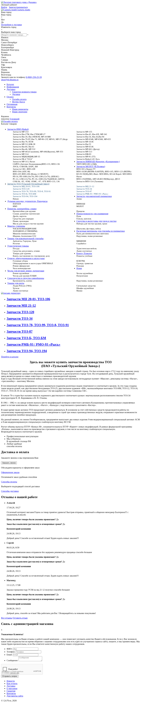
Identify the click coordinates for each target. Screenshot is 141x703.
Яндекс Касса (18, 102)
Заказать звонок (9, 463)
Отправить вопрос (9, 676)
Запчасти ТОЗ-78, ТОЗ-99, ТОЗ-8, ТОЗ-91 (38, 325)
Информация (13, 87)
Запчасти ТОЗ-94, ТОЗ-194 (27, 351)
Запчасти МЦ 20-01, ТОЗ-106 (28, 299)
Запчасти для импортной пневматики (94, 196)
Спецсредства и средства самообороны (25, 278)
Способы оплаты (9, 482)
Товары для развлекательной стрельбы (25, 238)
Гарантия (11, 691)
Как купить (12, 683)
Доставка (11, 89)
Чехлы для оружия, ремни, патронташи (25, 271)
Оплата (10, 97)
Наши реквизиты (20, 109)
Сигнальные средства (86, 286)
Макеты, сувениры (16, 226)
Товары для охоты (15, 283)
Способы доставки (10, 491)
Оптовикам (12, 104)
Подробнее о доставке (11, 24)
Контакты (11, 107)
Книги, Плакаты (84, 253)
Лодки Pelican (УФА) (22, 286)
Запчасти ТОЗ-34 (19, 318)
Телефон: (11, 652)
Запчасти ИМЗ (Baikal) (18, 129)
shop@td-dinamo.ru (9, 80)
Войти (4, 7)
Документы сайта (15, 696)
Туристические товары (18, 246)
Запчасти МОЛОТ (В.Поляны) (90, 166)
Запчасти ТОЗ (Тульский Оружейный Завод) (28, 184)
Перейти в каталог (10, 357)
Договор (16, 94)
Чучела (16, 288)
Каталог (10, 84)
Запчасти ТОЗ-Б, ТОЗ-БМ (26, 338)
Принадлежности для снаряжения (92, 213)
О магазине (12, 688)
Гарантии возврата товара (24, 92)
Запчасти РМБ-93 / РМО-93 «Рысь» (33, 344)
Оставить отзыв (20, 618)
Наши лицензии (19, 112)
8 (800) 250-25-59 (34, 77)
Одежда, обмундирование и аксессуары (26, 258)
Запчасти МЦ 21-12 (21, 305)
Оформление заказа (10, 472)
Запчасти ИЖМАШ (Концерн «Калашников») (98, 161)
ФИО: (9, 649)
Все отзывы (6, 618)
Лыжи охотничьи (20, 290)
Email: (9, 654)
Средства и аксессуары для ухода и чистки (96, 221)
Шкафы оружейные (85, 288)
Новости (11, 681)
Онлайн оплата (19, 99)
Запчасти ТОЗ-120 (20, 312)
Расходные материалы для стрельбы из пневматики (100, 231)
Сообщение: (12, 660)
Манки (79, 290)
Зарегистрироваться (18, 7)
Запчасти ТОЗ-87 (19, 331)
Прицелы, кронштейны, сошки (21, 209)
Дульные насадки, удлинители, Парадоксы (27, 201)
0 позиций (14, 119)
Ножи (79, 268)
